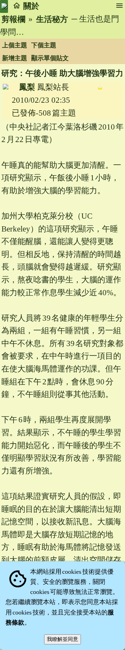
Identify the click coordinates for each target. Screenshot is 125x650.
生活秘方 (52, 19)
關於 (31, 6)
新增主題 (14, 58)
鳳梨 (27, 87)
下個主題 (43, 45)
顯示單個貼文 (50, 58)
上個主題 (14, 45)
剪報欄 (13, 19)
